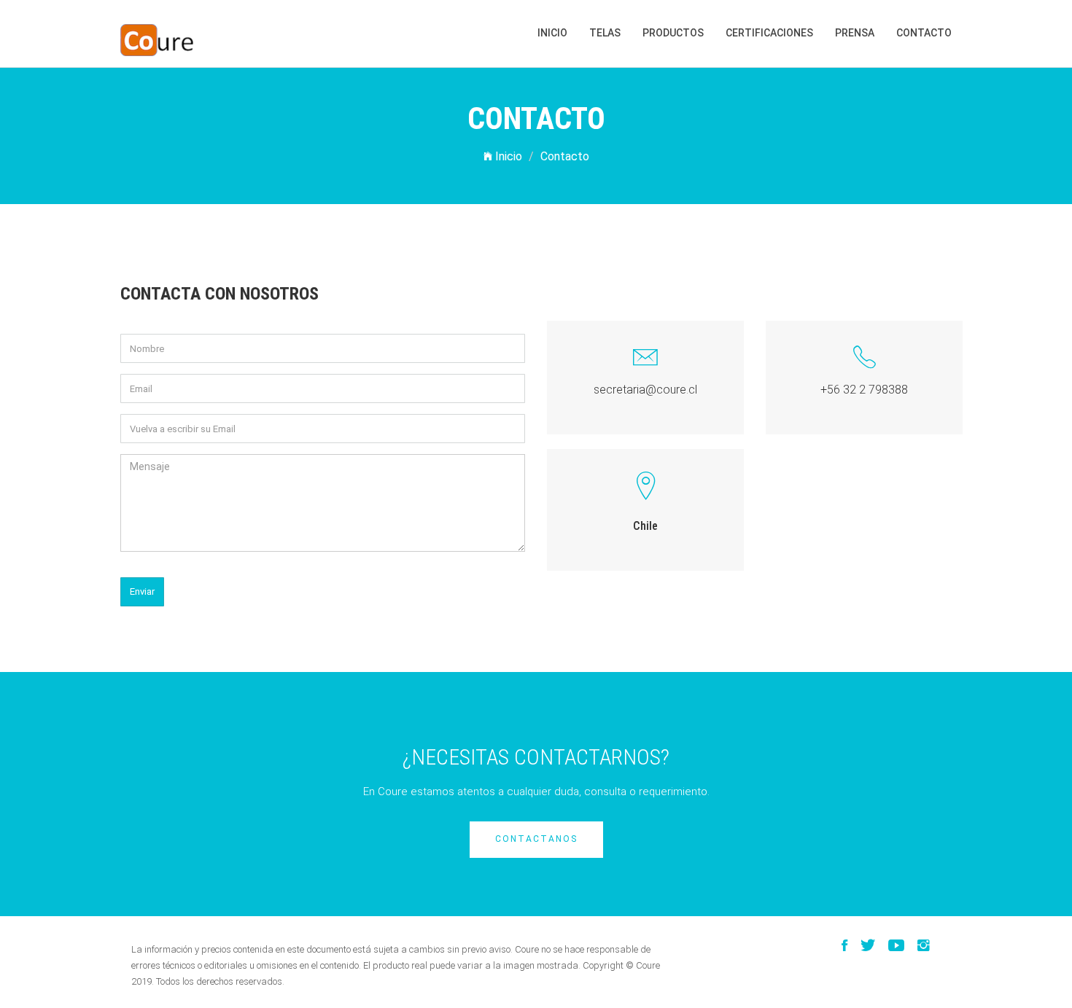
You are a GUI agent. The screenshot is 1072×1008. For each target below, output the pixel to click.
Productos (673, 33)
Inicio (552, 33)
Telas (605, 33)
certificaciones (769, 33)
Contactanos (536, 839)
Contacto (924, 33)
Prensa (854, 33)
